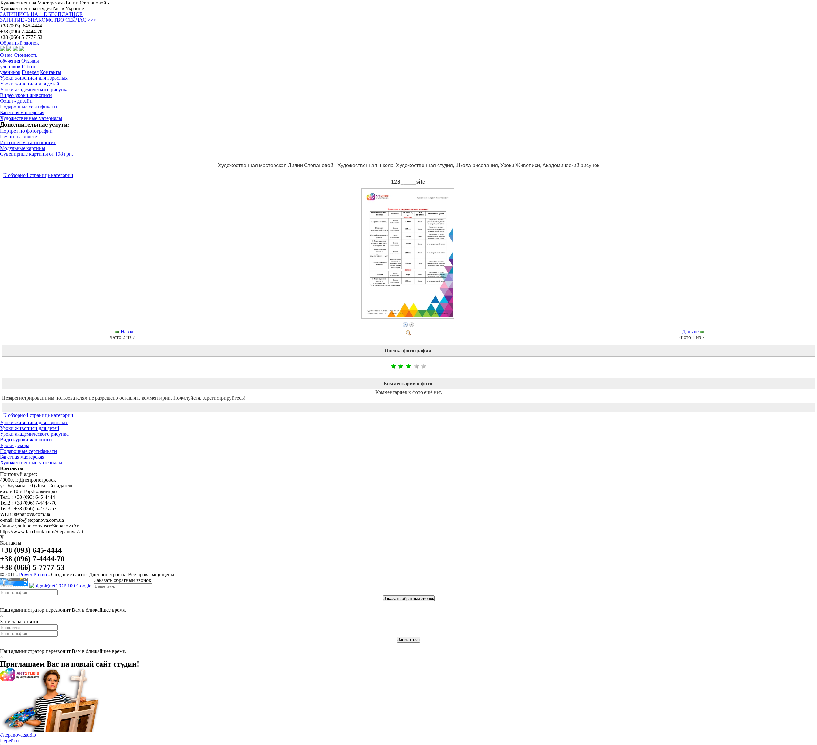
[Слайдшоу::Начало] (405, 324)
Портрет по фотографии (26, 131)
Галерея (30, 72)
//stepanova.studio (18, 735)
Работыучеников (19, 69)
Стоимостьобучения (18, 57)
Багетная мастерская (22, 457)
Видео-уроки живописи (26, 439)
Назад (127, 331)
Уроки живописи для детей (29, 428)
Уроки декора (14, 445)
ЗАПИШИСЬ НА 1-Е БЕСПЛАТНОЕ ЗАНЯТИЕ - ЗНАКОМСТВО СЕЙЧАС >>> (48, 17)
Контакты (50, 72)
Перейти (9, 740)
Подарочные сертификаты (28, 451)
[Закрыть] (0, 744)
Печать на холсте (18, 136)
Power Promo (33, 574)
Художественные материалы (31, 462)
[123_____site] (408, 317)
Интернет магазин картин (28, 142)
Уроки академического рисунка (34, 434)
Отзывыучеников (19, 63)
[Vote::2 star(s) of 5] (397, 366)
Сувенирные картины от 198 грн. (36, 154)
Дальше (690, 331)
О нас (6, 55)
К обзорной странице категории (38, 175)
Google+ (85, 585)
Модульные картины (22, 148)
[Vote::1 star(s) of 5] (393, 366)
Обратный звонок (19, 43)
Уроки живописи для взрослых (34, 422)
